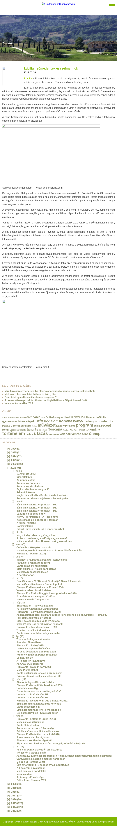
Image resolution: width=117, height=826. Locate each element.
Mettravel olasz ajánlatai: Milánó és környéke (30, 394)
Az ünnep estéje (25, 480)
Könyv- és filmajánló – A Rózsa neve (37, 517)
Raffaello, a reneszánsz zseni (33, 562)
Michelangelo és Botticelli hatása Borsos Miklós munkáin (49, 550)
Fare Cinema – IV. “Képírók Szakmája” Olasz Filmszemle (48, 581)
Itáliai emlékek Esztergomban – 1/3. (36, 510)
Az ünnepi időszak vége (30, 777)
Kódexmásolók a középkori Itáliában (37, 520)
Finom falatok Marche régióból (33, 740)
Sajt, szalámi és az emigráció (32, 489)
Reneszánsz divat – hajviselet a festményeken (42, 498)
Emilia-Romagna (54, 417)
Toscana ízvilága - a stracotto (33, 639)
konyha (65, 421)
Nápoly (60, 425)
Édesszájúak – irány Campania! (34, 605)
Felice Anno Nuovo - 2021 (31, 780)
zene (85, 434)
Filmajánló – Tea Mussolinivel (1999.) (37, 627)
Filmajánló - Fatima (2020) (31, 553)
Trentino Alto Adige (70, 430)
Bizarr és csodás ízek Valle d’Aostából (38, 621)
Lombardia (105, 421)
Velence (65, 434)
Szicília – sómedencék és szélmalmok (51, 68)
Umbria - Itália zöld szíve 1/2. (32, 697)
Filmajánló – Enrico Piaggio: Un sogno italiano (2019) (46, 593)
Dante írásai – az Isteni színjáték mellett (38, 633)
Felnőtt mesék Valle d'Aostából (34, 618)
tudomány (92, 429)
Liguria (94, 422)
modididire (24, 425)
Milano (14, 426)
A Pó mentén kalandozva (30, 661)
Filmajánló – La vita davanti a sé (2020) (38, 612)
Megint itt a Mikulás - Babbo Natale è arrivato (41, 495)
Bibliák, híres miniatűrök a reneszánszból (40, 529)
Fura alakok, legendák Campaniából (37, 608)
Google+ (13, 373)
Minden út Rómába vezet (30, 762)
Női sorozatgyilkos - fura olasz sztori (37, 713)
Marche (6, 426)
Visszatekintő (24, 477)
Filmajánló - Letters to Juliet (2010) (36, 719)
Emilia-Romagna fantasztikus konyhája (38, 703)
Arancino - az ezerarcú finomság (35, 728)
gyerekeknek (9, 421)
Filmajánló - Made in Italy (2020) (34, 667)
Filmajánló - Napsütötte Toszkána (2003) (39, 685)
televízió (43, 430)
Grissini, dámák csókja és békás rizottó (38, 676)
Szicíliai (28, 78)
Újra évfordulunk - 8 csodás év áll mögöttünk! (42, 765)
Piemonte (70, 425)
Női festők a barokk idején (31, 752)
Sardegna (14, 430)
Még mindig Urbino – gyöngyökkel (36, 535)
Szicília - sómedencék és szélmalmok (37, 731)
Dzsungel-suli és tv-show (30, 513)
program (84, 425)
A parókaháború (25, 575)
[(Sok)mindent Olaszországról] (58, 4)
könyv (78, 421)
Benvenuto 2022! (26, 474)
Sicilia (22, 429)
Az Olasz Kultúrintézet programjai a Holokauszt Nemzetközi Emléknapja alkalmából (64, 755)
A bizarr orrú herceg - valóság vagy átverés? (41, 538)
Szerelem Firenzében (28, 642)
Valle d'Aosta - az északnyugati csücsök (39, 624)
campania (33, 417)
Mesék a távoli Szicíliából (30, 722)
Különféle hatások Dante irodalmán (36, 654)
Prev (2, 37)
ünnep (94, 434)
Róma (5, 429)
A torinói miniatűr (26, 523)
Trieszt (82, 430)
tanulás (32, 429)
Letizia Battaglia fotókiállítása (33, 648)
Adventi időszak (25, 492)
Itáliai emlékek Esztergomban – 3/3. (36, 504)
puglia (97, 426)
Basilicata (14, 417)
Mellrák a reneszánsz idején (32, 572)
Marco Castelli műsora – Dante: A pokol (39, 584)
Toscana (55, 429)
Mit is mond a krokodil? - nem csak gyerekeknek (44, 541)
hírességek (26, 421)
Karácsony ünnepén (28, 483)
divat (43, 417)
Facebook (16, 373)
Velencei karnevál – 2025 (19, 403)
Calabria (22, 417)
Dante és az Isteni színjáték (32, 566)
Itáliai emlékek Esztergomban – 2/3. (36, 507)
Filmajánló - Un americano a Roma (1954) (40, 587)
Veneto (76, 434)
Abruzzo (5, 417)
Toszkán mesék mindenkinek (33, 630)
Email (3, 373)
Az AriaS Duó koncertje (29, 664)
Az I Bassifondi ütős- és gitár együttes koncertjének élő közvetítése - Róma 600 (61, 615)
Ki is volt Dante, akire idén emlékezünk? (39, 749)
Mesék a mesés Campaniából (33, 599)
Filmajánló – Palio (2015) (30, 645)
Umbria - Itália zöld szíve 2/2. (32, 694)
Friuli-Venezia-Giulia (93, 417)
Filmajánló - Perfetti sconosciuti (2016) (38, 734)
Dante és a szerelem (28, 706)
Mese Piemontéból (27, 670)
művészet (47, 425)
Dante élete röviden (27, 725)
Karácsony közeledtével (30, 486)
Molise (34, 426)
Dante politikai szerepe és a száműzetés (39, 673)
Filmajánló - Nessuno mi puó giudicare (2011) (42, 700)
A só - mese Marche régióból (32, 737)
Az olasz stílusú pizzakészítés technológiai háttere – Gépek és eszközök (46, 400)
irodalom (51, 421)
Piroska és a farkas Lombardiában (36, 651)
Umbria (29, 434)
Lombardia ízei (24, 657)
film (66, 417)
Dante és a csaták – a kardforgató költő (38, 691)
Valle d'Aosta (53, 434)
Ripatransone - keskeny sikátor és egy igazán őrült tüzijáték (50, 743)
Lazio (87, 421)
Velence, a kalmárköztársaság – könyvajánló (41, 559)
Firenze (75, 417)
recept (106, 425)
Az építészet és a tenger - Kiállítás (35, 596)
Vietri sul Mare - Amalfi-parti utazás (36, 569)
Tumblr (10, 373)
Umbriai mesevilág (27, 688)
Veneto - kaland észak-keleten (33, 590)
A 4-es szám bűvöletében (30, 768)
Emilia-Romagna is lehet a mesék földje (39, 710)
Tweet (6, 373)
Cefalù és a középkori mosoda (33, 547)
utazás (41, 433)
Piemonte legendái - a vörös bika (35, 682)
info (39, 421)
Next (114, 37)
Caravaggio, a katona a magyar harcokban (40, 759)
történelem (13, 433)
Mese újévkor (24, 774)
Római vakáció (25, 526)
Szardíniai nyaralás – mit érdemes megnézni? (31, 397)
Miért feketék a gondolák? (31, 771)
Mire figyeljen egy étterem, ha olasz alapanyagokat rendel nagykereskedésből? (50, 391)
